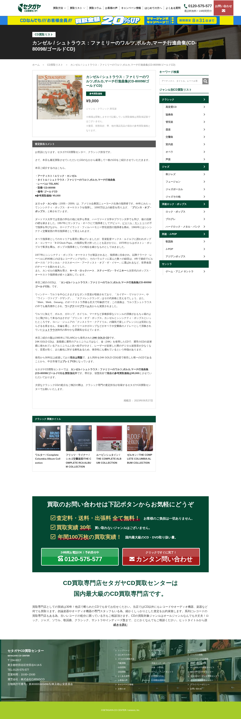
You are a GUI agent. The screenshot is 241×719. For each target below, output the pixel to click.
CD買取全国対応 (158, 680)
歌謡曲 (169, 241)
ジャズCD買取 (196, 655)
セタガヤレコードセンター (201, 672)
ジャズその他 (173, 196)
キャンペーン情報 (131, 8)
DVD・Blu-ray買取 (198, 663)
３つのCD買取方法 (126, 659)
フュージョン (173, 181)
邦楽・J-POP (169, 234)
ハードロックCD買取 (199, 659)
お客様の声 (111, 8)
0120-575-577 (21, 669)
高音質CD (171, 106)
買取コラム (95, 8)
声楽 (168, 159)
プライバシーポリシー (200, 684)
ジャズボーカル (174, 189)
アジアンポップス (175, 256)
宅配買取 (122, 663)
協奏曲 (169, 114)
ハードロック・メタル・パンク (183, 226)
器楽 (168, 129)
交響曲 (169, 136)
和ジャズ (171, 174)
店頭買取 (122, 672)
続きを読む (120, 624)
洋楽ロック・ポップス (174, 204)
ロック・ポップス (175, 211)
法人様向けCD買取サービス (202, 667)
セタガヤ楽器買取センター (201, 680)
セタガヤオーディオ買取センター (204, 676)
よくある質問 (173, 8)
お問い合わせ (223, 6)
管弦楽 (113, 108)
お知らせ (122, 689)
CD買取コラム (157, 676)
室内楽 (169, 144)
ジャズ (165, 166)
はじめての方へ (153, 8)
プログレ (171, 219)
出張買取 (122, 667)
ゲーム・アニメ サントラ (180, 271)
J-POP (169, 249)
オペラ (169, 151)
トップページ (123, 650)
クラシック (103, 108)
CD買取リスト (157, 650)
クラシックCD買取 (198, 650)
